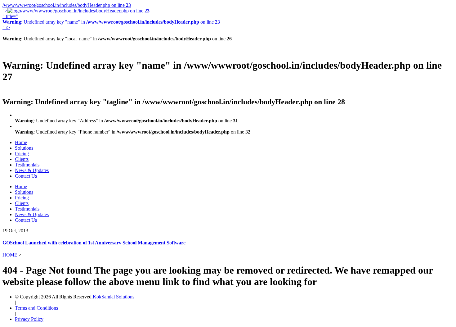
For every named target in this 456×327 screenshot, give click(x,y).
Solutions (24, 148)
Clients (22, 159)
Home (21, 142)
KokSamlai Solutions (113, 296)
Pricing (22, 153)
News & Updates (32, 170)
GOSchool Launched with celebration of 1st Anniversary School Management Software (94, 242)
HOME (10, 254)
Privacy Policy (29, 319)
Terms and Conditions (36, 308)
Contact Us (26, 176)
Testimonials (27, 164)
